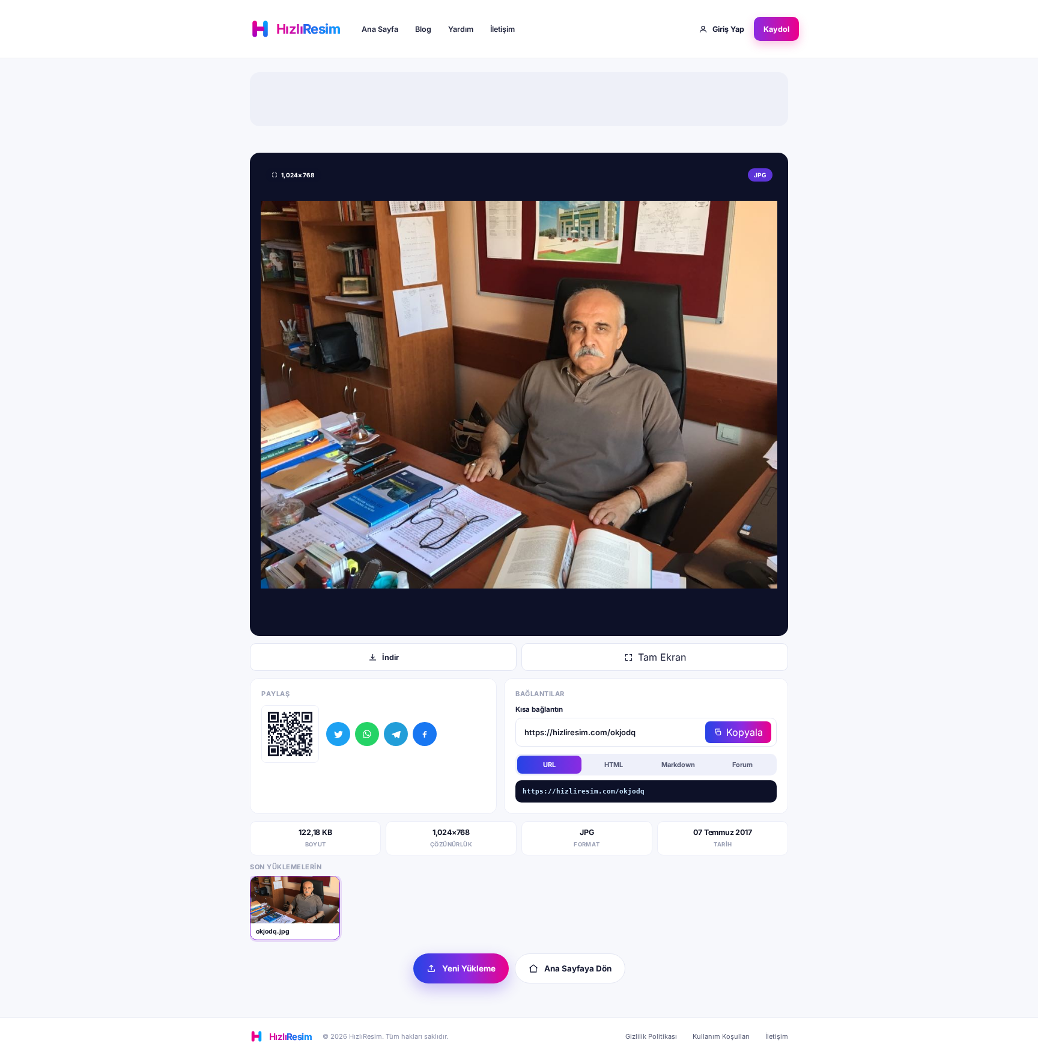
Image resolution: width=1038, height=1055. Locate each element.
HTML (613, 764)
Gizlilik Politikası (651, 1036)
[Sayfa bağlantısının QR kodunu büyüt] (290, 734)
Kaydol (776, 29)
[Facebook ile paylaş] (425, 734)
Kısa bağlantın (539, 709)
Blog (423, 29)
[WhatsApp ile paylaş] (367, 734)
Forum (742, 764)
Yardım (460, 29)
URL (549, 764)
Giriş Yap (728, 29)
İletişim (502, 29)
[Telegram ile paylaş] (396, 734)
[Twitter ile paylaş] (338, 734)
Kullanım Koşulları (721, 1036)
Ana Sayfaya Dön (578, 968)
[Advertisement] (519, 99)
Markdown (678, 764)
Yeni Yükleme (469, 968)
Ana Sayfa (380, 29)
